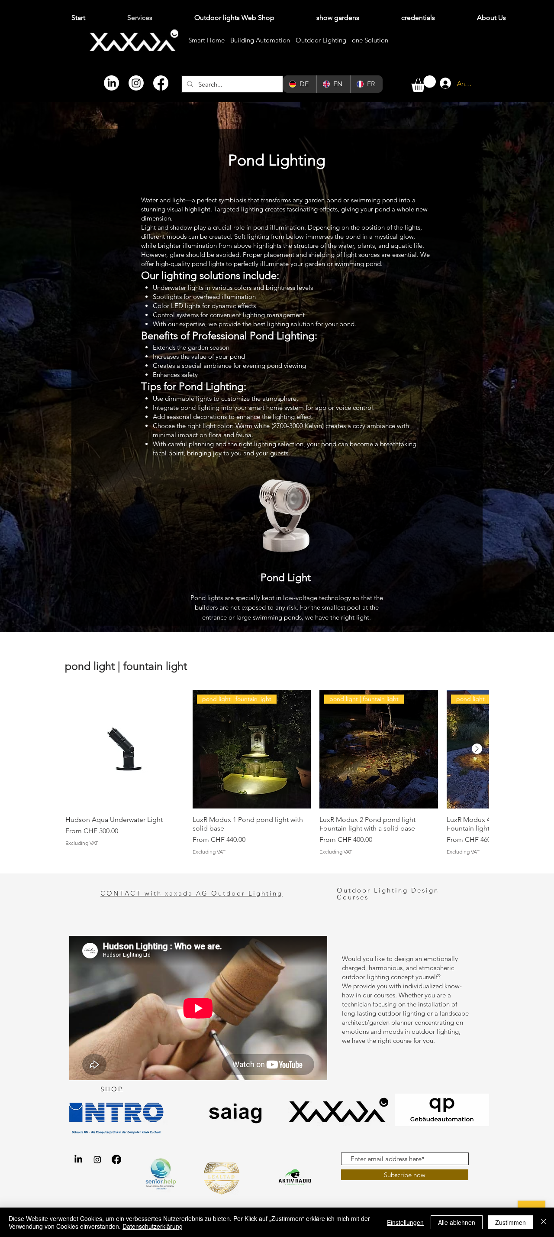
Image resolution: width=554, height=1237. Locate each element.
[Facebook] (160, 83)
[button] (423, 83)
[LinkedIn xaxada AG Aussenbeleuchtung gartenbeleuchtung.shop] (78, 1159)
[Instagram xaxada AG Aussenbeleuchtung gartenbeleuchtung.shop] (97, 1159)
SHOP (111, 1089)
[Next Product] (477, 748)
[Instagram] (136, 83)
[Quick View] (124, 749)
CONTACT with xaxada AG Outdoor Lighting (191, 893)
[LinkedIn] (111, 83)
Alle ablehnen (456, 1222)
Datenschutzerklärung (152, 1226)
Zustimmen (510, 1222)
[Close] (543, 1222)
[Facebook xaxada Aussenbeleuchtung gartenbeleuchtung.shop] (116, 1159)
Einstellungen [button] (405, 1222)
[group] (277, 772)
